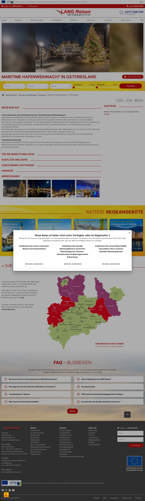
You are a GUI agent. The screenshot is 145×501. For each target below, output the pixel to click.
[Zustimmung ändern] (6, 494)
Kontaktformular (58, 241)
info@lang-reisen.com (86, 241)
